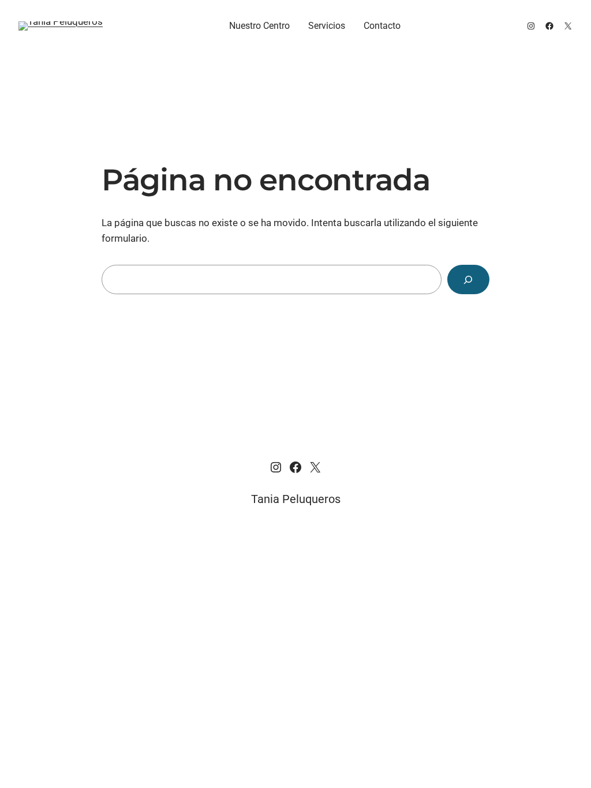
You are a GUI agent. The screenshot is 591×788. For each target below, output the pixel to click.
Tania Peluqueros (296, 499)
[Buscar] (468, 279)
